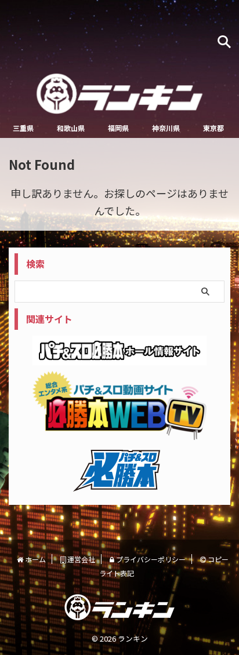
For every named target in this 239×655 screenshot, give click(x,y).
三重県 (23, 128)
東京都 (213, 128)
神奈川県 (166, 128)
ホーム (34, 559)
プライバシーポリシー (150, 559)
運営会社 (80, 559)
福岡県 (118, 128)
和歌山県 (71, 128)
